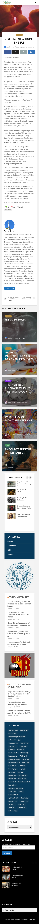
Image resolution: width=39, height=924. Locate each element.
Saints (12, 791)
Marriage (22, 775)
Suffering (12, 801)
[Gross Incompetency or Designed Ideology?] (19, 359)
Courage (12, 746)
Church (24, 743)
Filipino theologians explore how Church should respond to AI (19, 634)
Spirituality (13, 798)
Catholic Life (14, 740)
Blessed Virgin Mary (16, 736)
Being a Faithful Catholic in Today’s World (23, 508)
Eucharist (12, 756)
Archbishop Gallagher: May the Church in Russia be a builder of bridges (19, 604)
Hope (22, 766)
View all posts (10, 288)
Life (20, 772)
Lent (11, 772)
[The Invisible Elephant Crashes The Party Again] (19, 392)
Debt (11, 749)
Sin (21, 791)
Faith (7, 445)
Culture (19, 34)
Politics (8, 380)
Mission (22, 778)
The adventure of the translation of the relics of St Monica (18, 614)
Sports (24, 798)
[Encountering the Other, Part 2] (19, 456)
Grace (25, 762)
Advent (24, 730)
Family (25, 759)
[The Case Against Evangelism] (12, 484)
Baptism (12, 733)
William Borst (12, 338)
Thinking (24, 801)
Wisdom (22, 807)
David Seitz (10, 47)
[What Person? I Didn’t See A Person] (19, 424)
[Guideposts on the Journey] (12, 524)
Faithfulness (14, 759)
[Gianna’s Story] (19, 327)
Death (23, 746)
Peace (12, 782)
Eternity (24, 753)
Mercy (12, 778)
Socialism (13, 795)
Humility (12, 769)
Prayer (12, 785)
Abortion (8, 210)
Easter (20, 749)
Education (13, 753)
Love (12, 775)
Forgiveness (14, 762)
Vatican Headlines (19, 597)
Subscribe (7, 853)
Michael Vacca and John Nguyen (17, 465)
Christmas (13, 743)
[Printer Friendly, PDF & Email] (13, 207)
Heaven (12, 766)
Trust (21, 804)
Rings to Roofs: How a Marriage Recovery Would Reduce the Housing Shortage (19, 694)
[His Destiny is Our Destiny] (12, 516)
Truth (11, 807)
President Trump (15, 788)
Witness (12, 811)
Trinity (12, 804)
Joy (22, 769)
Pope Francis (24, 782)
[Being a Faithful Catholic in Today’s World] (12, 508)
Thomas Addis (12, 370)
